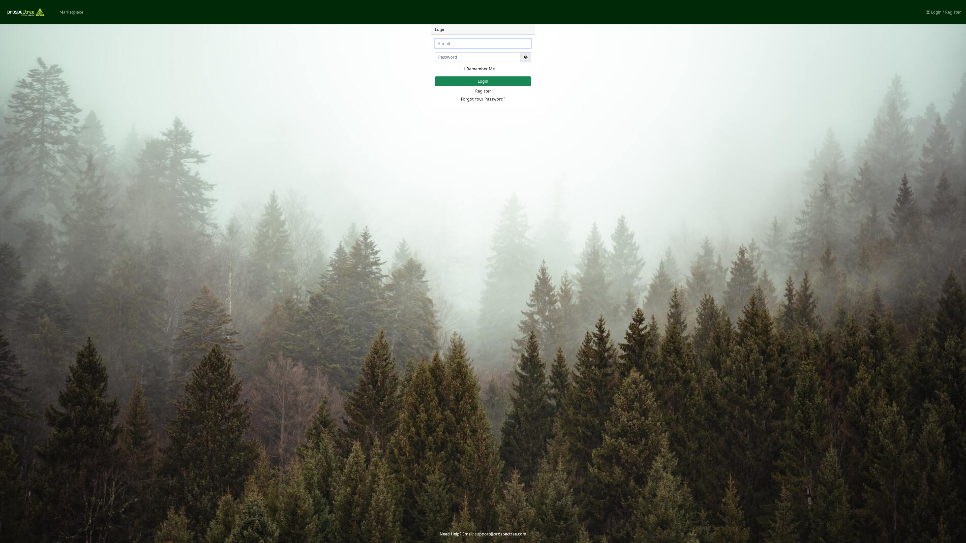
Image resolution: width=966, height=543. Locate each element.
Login (483, 81)
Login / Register (945, 12)
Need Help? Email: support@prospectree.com (483, 534)
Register (483, 91)
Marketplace (71, 12)
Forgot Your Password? (483, 99)
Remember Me (481, 69)
